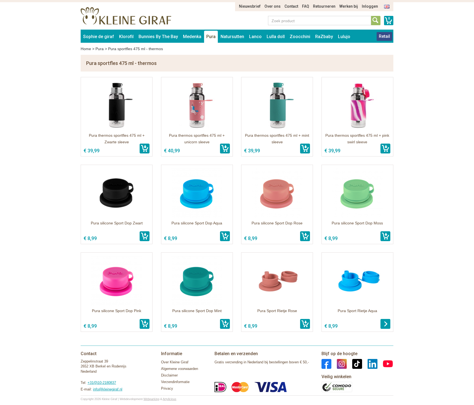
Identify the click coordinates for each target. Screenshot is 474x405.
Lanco (255, 36)
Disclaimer (169, 375)
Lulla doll (276, 36)
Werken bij (348, 6)
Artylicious (169, 399)
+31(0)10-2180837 (102, 383)
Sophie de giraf (98, 36)
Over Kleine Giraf (174, 362)
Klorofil (126, 36)
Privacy (167, 388)
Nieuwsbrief (250, 6)
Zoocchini (300, 36)
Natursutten (232, 36)
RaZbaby (324, 36)
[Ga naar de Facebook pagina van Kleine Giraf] (326, 363)
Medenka (192, 36)
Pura (211, 36)
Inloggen (370, 6)
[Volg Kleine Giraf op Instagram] (339, 363)
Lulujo (344, 36)
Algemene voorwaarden (179, 369)
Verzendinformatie (175, 382)
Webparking (151, 399)
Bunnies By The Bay (158, 36)
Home (86, 49)
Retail (384, 36)
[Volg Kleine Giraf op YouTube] (385, 363)
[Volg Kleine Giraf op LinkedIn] (369, 363)
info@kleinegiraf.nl (107, 389)
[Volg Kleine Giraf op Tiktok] (354, 363)
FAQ (305, 6)
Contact (291, 6)
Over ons (272, 6)
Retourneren (324, 6)
